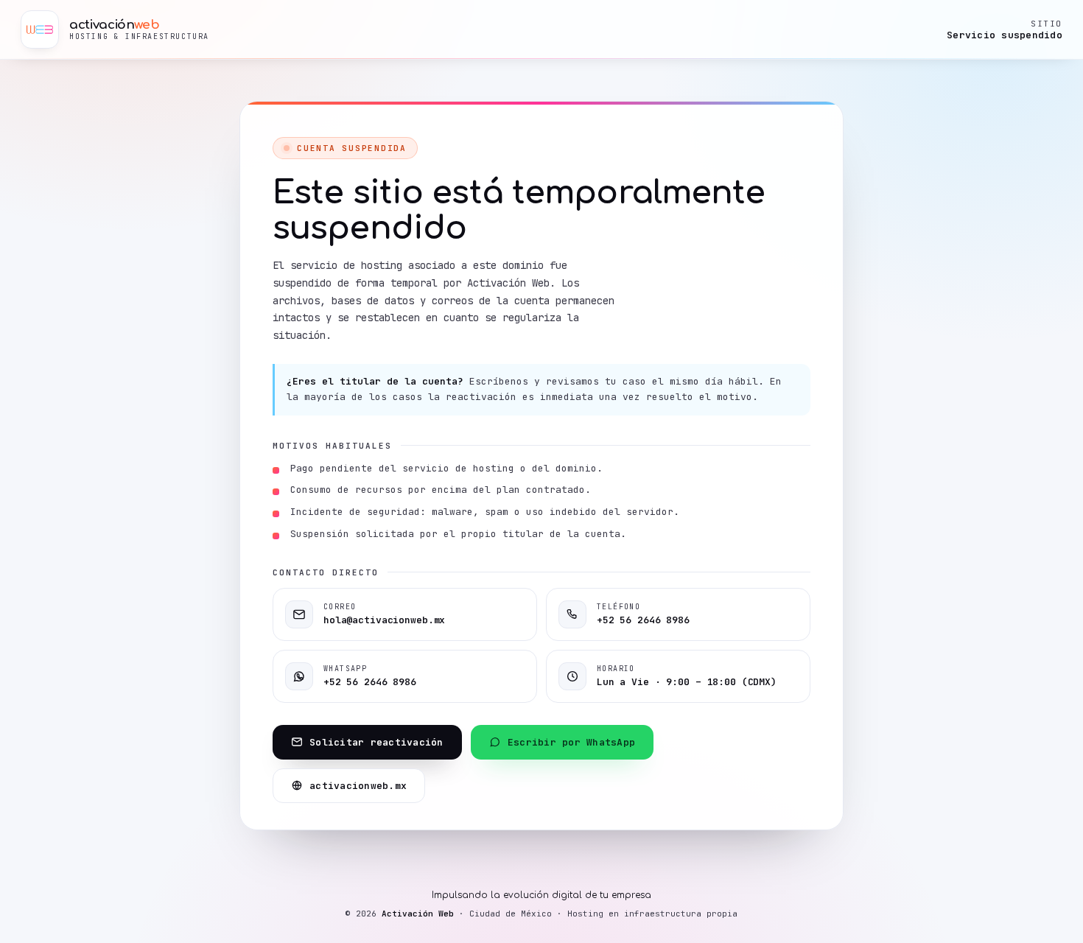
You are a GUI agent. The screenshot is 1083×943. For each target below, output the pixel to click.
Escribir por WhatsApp (571, 742)
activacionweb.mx (358, 785)
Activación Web (418, 913)
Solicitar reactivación (376, 742)
